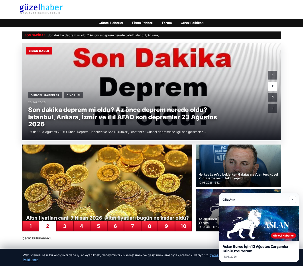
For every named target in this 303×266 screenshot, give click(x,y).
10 (183, 226)
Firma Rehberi (142, 23)
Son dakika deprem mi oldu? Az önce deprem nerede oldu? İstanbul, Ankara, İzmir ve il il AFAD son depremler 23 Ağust (134, 35)
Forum (167, 23)
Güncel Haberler (111, 23)
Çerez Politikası (192, 23)
